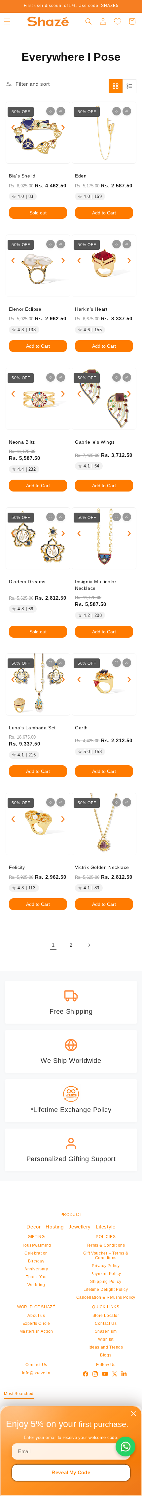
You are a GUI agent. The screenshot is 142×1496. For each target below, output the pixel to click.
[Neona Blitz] (38, 399)
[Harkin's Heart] (104, 266)
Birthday (36, 1261)
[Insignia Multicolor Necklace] (104, 538)
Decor (33, 1226)
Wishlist (106, 1339)
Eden (81, 175)
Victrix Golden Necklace (102, 867)
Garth (81, 727)
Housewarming (36, 1245)
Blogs (105, 1355)
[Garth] (104, 684)
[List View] (129, 86)
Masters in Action (36, 1331)
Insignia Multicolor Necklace (95, 585)
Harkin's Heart (91, 309)
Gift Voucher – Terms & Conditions (105, 1255)
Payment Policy (105, 1273)
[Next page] (89, 945)
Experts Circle (36, 1323)
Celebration (36, 1253)
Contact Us (106, 1323)
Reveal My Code (71, 1472)
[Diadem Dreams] (38, 538)
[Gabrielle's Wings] (104, 399)
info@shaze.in (36, 1373)
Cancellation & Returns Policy (105, 1297)
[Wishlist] (117, 21)
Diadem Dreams (27, 581)
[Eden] (104, 133)
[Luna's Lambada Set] (38, 684)
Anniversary (36, 1269)
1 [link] (53, 945)
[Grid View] (116, 86)
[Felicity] (38, 824)
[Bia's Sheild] (38, 133)
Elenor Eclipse (25, 309)
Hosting (54, 1226)
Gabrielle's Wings (95, 442)
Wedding (36, 1285)
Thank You (36, 1277)
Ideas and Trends (106, 1347)
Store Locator (105, 1315)
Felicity (17, 867)
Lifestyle (105, 1226)
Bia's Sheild (22, 175)
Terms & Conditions (106, 1245)
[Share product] (60, 111)
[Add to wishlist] (50, 111)
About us (36, 1315)
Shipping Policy (105, 1281)
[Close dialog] (133, 1413)
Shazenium (106, 1331)
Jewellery (80, 1226)
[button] (7, 21)
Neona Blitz (22, 442)
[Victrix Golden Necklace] (104, 824)
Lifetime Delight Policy (106, 1289)
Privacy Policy (106, 1265)
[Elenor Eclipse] (38, 266)
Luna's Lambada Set (32, 727)
